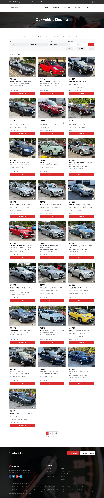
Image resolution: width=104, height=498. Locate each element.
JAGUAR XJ (80, 123)
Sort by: (64, 47)
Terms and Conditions (66, 471)
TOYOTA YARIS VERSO (50, 81)
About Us (56, 7)
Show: (87, 47)
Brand (11, 41)
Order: (75, 47)
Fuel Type (51, 41)
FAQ (62, 468)
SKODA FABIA (49, 372)
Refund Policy (50, 476)
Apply (91, 44)
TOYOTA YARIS (20, 163)
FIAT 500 (49, 163)
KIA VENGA (19, 372)
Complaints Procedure (67, 473)
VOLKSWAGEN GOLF (20, 123)
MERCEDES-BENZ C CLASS (22, 289)
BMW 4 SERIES (52, 330)
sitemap (63, 479)
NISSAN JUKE (52, 123)
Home (46, 7)
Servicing (77, 7)
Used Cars (66, 7)
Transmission (32, 41)
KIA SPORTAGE (21, 330)
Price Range (70, 41)
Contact (88, 7)
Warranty (63, 476)
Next (54, 433)
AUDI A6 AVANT (20, 81)
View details (22, 93)
